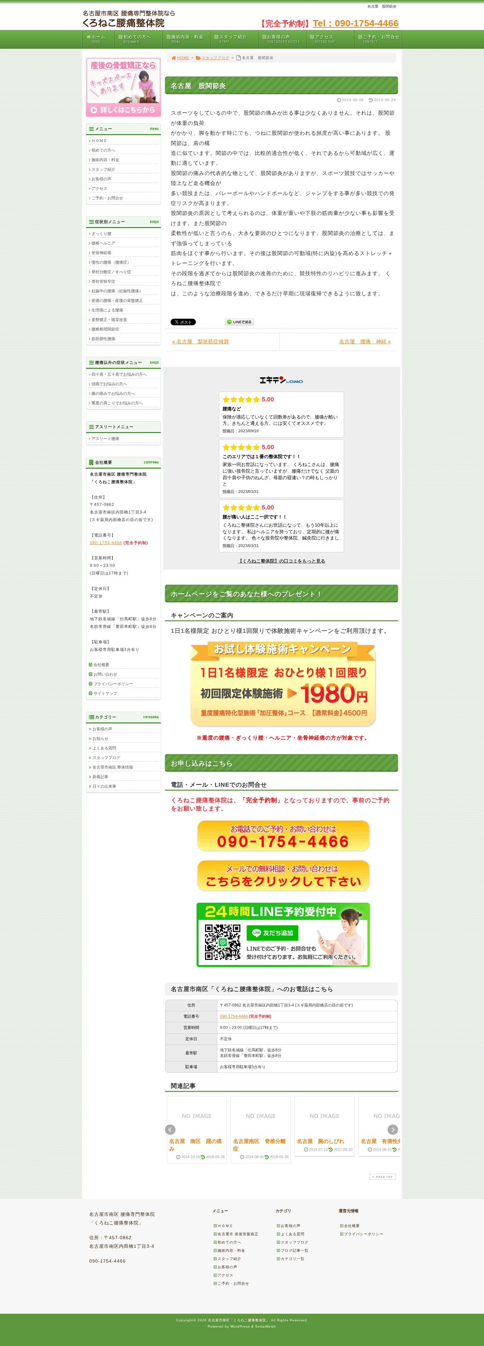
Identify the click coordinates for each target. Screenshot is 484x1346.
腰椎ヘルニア (103, 243)
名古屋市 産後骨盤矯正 (238, 1234)
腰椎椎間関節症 (105, 329)
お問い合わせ (105, 674)
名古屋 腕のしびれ (320, 1141)
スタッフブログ (215, 58)
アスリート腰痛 (105, 438)
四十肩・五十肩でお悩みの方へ (119, 374)
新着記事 (100, 777)
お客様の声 (283, 39)
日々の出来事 (104, 786)
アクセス (325, 39)
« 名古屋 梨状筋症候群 (200, 341)
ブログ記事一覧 (295, 1250)
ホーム (98, 39)
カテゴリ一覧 (293, 1259)
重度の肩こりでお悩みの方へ (117, 403)
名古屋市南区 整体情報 (113, 767)
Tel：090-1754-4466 (356, 23)
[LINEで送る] (239, 321)
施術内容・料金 (187, 39)
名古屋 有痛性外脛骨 (387, 1141)
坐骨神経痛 (101, 252)
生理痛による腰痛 (107, 310)
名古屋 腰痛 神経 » (365, 341)
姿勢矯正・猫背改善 (109, 319)
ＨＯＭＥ (99, 140)
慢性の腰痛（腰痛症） (111, 262)
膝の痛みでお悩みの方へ (113, 393)
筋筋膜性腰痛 (103, 338)
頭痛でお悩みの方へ (109, 384)
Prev (170, 1130)
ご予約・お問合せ (381, 39)
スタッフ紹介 (233, 39)
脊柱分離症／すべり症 (111, 272)
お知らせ (100, 738)
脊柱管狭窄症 (103, 281)
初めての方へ (137, 39)
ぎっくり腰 (101, 233)
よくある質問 (104, 748)
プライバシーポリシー (113, 684)
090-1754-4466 (234, 1016)
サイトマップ (105, 693)
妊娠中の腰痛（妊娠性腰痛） (117, 291)
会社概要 (101, 664)
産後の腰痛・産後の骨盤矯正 (117, 300)
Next (393, 1130)
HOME (183, 58)
